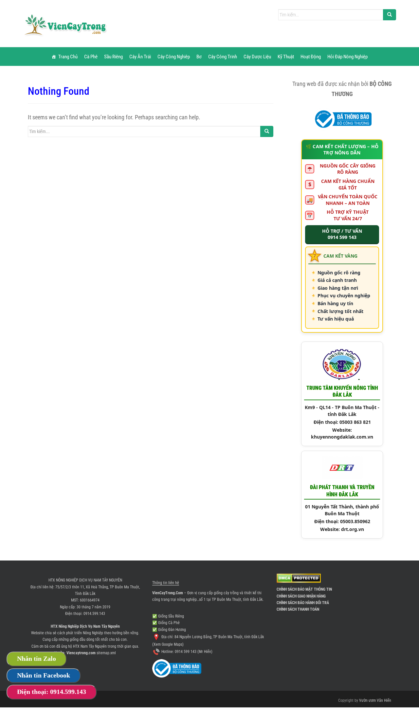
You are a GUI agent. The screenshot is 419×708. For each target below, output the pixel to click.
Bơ (199, 57)
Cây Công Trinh (222, 57)
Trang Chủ (68, 57)
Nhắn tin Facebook (43, 675)
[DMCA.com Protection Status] (299, 578)
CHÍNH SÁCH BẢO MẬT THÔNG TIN (304, 589)
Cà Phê (91, 57)
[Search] (389, 14)
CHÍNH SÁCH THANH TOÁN (298, 609)
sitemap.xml (106, 653)
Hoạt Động (311, 57)
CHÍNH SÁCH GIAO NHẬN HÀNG (301, 596)
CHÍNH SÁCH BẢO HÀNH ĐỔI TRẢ (303, 602)
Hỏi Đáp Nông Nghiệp (347, 57)
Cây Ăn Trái (140, 57)
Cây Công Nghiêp (173, 57)
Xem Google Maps (168, 644)
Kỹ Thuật (286, 57)
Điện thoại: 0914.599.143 (51, 691)
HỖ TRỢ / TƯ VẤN (342, 234)
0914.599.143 (94, 613)
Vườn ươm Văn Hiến (375, 700)
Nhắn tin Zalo (36, 658)
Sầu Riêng (113, 57)
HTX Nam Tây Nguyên (90, 646)
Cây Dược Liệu (257, 57)
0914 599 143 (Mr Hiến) (193, 651)
